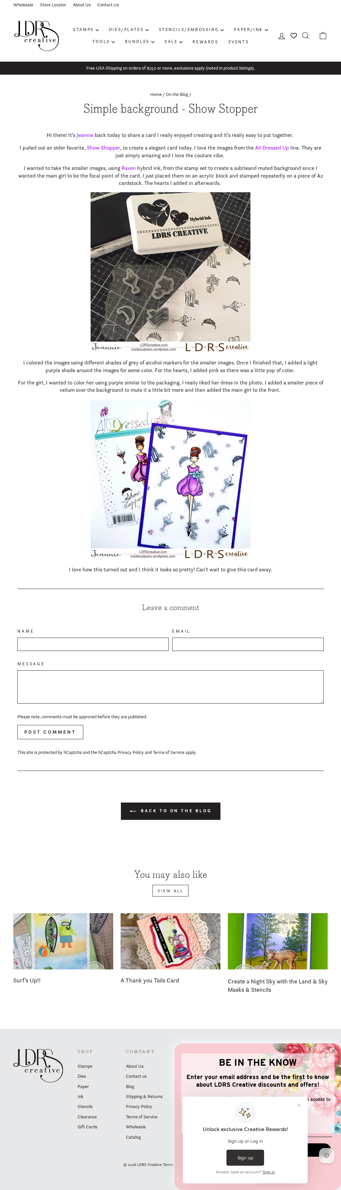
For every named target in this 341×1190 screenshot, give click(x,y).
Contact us (136, 1076)
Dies (82, 1076)
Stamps (83, 29)
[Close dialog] (334, 1051)
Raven (129, 168)
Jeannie (85, 135)
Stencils (85, 1106)
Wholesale (23, 4)
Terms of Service (168, 752)
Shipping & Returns (144, 1096)
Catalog (133, 1137)
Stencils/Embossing (189, 29)
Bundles (137, 41)
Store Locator (53, 4)
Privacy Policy (131, 752)
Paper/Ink (248, 29)
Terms (168, 1164)
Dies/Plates (126, 29)
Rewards (205, 41)
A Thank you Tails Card (150, 980)
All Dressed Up (272, 148)
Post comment (50, 732)
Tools (101, 41)
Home (156, 94)
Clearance (87, 1116)
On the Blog (177, 94)
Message (31, 663)
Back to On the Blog (175, 811)
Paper (83, 1086)
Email (181, 631)
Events (238, 41)
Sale (171, 41)
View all (171, 890)
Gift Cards (87, 1126)
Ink (80, 1096)
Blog (130, 1086)
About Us (82, 4)
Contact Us (108, 4)
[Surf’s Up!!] (63, 941)
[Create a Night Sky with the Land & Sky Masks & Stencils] (278, 941)
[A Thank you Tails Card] (170, 941)
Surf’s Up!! (27, 980)
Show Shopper (103, 148)
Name (25, 631)
